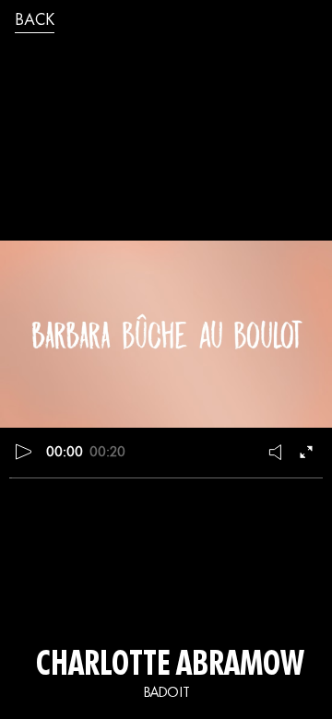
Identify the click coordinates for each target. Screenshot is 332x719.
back (34, 21)
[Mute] (276, 451)
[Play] (24, 451)
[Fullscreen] (308, 452)
